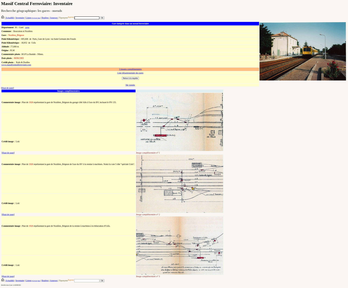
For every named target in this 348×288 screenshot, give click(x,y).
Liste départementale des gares (130, 73)
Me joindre (130, 85)
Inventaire (20, 18)
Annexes (54, 18)
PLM (35, 18)
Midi (39, 18)
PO (33, 18)
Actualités (10, 18)
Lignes (29, 18)
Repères (45, 18)
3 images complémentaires (130, 69)
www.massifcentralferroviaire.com (16, 65)
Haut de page (7, 88)
